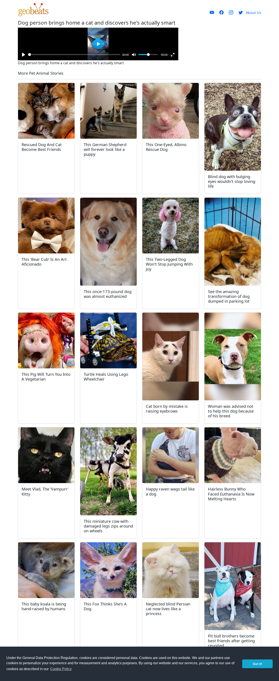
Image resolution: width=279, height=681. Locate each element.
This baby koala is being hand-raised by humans (44, 606)
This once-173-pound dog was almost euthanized (107, 294)
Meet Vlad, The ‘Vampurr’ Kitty (45, 491)
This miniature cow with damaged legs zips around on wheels (108, 525)
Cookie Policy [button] (61, 669)
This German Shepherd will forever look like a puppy (105, 149)
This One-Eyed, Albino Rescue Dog (166, 147)
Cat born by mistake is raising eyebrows (167, 408)
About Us (253, 12)
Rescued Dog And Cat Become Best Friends (42, 147)
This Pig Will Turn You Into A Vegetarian (46, 376)
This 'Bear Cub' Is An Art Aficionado (44, 261)
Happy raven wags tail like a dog (170, 491)
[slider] (74, 54)
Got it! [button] (257, 664)
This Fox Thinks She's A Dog (105, 606)
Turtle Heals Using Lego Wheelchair (106, 376)
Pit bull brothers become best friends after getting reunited (231, 640)
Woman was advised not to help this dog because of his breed (231, 410)
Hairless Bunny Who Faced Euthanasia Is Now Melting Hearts (231, 493)
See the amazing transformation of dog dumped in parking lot (229, 296)
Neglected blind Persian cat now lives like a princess (168, 608)
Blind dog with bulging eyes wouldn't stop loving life (231, 181)
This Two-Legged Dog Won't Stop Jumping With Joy (169, 263)
